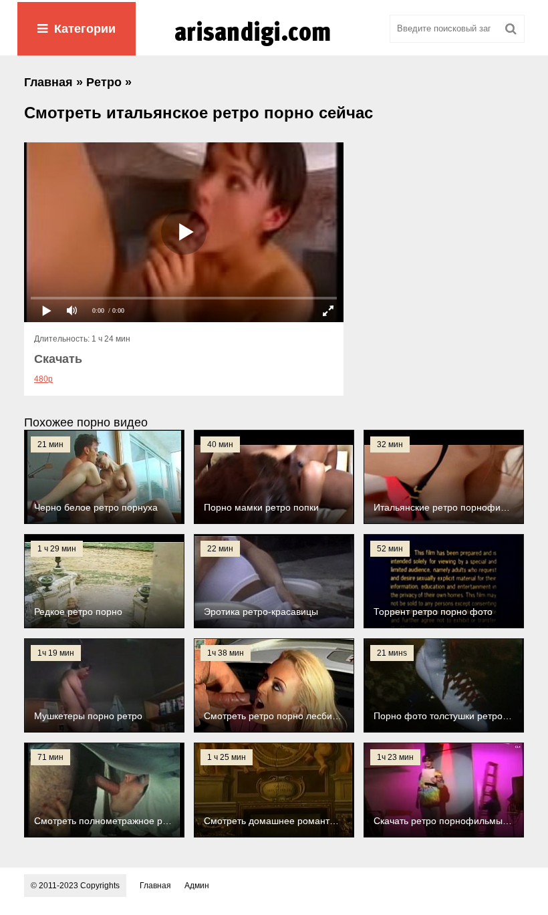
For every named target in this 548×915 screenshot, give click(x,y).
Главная (155, 885)
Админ (196, 885)
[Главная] (274, 46)
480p (43, 379)
